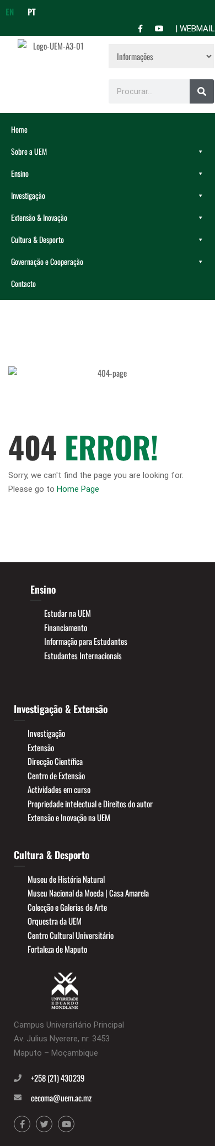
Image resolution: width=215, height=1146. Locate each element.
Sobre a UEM (29, 151)
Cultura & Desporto (37, 239)
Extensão (41, 747)
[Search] (202, 91)
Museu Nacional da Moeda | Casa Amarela (88, 893)
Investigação (28, 195)
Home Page (78, 489)
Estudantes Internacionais (83, 655)
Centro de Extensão (56, 775)
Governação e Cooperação (47, 261)
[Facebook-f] (22, 1124)
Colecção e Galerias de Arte (67, 907)
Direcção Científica (55, 761)
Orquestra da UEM (55, 921)
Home (19, 129)
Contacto (23, 283)
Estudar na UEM (67, 613)
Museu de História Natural (66, 879)
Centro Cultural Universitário (71, 935)
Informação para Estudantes (85, 641)
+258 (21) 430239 (58, 1078)
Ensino (20, 173)
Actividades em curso (59, 789)
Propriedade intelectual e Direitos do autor (90, 803)
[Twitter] (44, 1124)
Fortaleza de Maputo (57, 949)
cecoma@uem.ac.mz (61, 1097)
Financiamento (65, 627)
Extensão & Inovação (39, 217)
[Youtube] (66, 1124)
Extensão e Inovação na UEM (69, 817)
